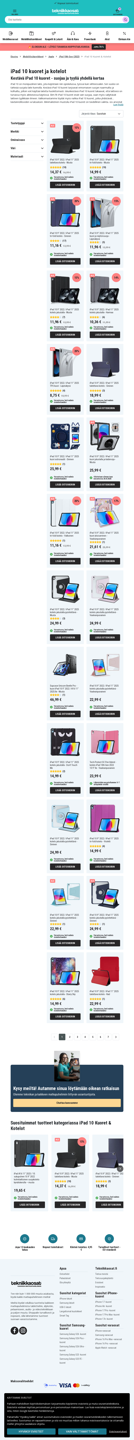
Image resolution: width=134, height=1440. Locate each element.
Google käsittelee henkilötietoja (37, 1410)
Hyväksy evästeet (31, 1431)
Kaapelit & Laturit (54, 39)
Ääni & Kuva (73, 39)
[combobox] (67, 19)
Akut (107, 39)
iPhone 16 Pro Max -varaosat (108, 1339)
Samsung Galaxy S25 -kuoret (73, 1354)
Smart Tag (64, 1315)
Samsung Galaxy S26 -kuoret (73, 1334)
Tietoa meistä (101, 1274)
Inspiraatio (100, 1286)
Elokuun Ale (124, 39)
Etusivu (14, 56)
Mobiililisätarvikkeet (31, 39)
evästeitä (83, 1403)
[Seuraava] (120, 1168)
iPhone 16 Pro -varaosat (106, 1343)
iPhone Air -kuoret (103, 1306)
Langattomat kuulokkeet (71, 1311)
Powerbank (90, 39)
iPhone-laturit (66, 1298)
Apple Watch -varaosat (105, 1347)
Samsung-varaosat (104, 1335)
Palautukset (65, 1278)
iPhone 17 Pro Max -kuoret (107, 1314)
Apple (51, 56)
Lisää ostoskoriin (65, 185)
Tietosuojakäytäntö (104, 1278)
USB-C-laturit (65, 1307)
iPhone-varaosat (103, 1330)
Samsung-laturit (67, 1303)
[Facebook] (14, 1330)
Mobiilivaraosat (10, 39)
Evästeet (99, 1282)
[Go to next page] (116, 1037)
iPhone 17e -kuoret (104, 1319)
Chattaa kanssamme (67, 1102)
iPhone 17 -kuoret (103, 1302)
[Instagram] (23, 1330)
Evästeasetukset (118, 1431)
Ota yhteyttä (65, 1282)
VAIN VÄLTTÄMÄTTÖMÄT (82, 1431)
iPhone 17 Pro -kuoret (105, 1310)
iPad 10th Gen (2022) (69, 56)
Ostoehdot (64, 1274)
